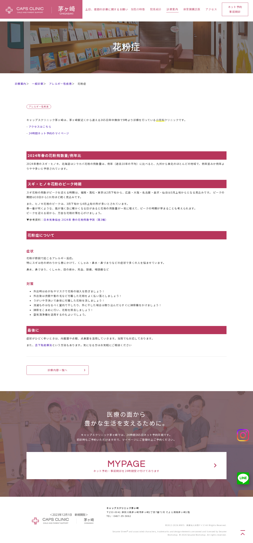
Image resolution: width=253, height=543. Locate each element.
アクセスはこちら (40, 126)
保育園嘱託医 (191, 9)
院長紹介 (156, 9)
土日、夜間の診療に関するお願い (106, 9)
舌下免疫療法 (43, 345)
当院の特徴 (138, 9)
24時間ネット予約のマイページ (49, 133)
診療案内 (172, 9)
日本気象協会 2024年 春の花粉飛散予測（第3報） (76, 219)
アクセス (211, 9)
